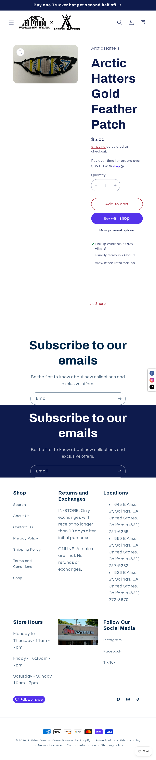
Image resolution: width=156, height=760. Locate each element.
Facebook (112, 651)
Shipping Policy (27, 549)
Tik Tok (109, 662)
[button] (11, 22)
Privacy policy (130, 740)
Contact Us (23, 527)
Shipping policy (112, 745)
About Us (21, 516)
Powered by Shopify (76, 740)
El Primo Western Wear (44, 740)
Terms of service (50, 745)
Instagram (112, 640)
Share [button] (100, 304)
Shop (17, 578)
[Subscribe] (119, 398)
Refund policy (105, 740)
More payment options (117, 230)
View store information (115, 263)
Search (19, 505)
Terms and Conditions (22, 564)
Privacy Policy (25, 538)
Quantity (98, 175)
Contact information (81, 745)
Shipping (98, 146)
